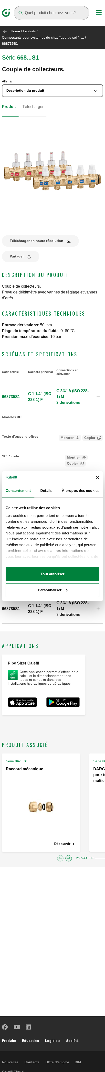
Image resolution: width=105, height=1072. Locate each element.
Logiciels (52, 1041)
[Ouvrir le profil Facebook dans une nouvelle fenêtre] (5, 1027)
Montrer (67, 438)
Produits (29, 31)
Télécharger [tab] (32, 107)
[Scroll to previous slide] (60, 858)
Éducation (30, 1041)
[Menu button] (98, 13)
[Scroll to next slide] (68, 858)
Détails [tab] (46, 490)
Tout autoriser (52, 574)
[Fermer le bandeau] (97, 477)
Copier (89, 438)
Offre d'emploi (57, 1062)
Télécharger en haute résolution (36, 241)
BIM (78, 1062)
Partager (17, 256)
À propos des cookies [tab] (80, 490)
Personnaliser (50, 590)
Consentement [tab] (18, 490)
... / (83, 37)
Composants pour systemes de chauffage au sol (39, 37)
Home (15, 31)
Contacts (32, 1062)
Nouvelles (10, 1062)
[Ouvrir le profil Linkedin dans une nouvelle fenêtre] (28, 1027)
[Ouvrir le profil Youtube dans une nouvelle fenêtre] (17, 1027)
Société (72, 1041)
